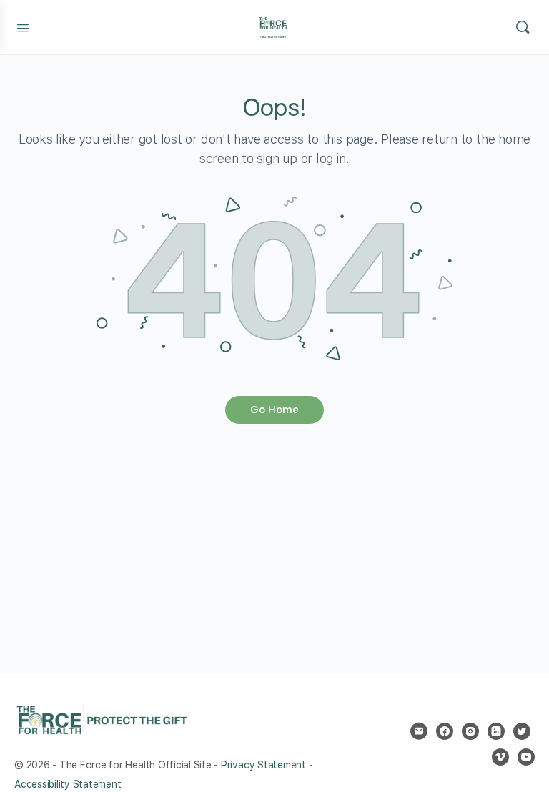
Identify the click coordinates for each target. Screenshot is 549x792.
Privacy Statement (263, 765)
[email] (418, 731)
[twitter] (521, 731)
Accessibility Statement (67, 784)
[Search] (522, 27)
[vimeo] (500, 757)
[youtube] (526, 757)
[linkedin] (496, 731)
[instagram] (470, 731)
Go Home (274, 409)
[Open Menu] (22, 26)
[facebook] (444, 731)
